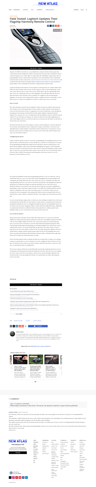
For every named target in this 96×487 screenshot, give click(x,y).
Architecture (44, 442)
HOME (10, 9)
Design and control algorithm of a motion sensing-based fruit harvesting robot (24, 294)
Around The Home (13, 16)
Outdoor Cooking (55, 465)
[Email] (61, 26)
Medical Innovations (82, 467)
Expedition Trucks (55, 460)
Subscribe (17, 452)
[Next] (60, 367)
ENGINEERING (17, 9)
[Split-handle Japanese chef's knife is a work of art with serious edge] (40, 359)
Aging (81, 455)
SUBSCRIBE (76, 9)
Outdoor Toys (54, 446)
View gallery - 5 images (36, 68)
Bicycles (72, 446)
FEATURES (35, 449)
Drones (61, 448)
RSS (34, 460)
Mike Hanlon (20, 332)
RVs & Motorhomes (54, 470)
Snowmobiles (54, 475)
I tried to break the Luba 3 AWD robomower (55, 367)
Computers (62, 444)
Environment (82, 449)
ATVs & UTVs (54, 449)
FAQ (34, 462)
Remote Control (37, 320)
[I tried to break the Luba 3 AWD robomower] (56, 359)
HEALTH (81, 453)
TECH (32, 9)
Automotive (73, 444)
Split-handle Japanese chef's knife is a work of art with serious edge (39, 369)
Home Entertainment (64, 453)
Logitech (28, 320)
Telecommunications (64, 465)
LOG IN (82, 9)
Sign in (12, 404)
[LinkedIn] (53, 26)
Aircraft (72, 442)
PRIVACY (35, 456)
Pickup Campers (54, 467)
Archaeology (82, 444)
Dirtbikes (53, 458)
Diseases (81, 464)
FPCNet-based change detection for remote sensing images (21, 298)
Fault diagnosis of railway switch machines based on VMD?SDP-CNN (23, 308)
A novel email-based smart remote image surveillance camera (21, 291)
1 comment (39, 326)
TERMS (35, 454)
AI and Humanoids (64, 442)
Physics (81, 451)
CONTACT (35, 458)
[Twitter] (51, 26)
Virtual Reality (63, 466)
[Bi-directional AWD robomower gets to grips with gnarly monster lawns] (24, 359)
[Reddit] (56, 26)
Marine (72, 448)
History (61, 451)
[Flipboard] (58, 26)
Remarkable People (64, 463)
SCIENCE (81, 442)
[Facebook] (48, 26)
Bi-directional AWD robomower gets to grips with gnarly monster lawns (24, 368)
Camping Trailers (55, 456)
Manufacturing (45, 446)
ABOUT (35, 444)
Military (43, 449)
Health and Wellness (82, 470)
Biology (81, 448)
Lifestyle (62, 455)
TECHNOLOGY (63, 440)
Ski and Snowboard (53, 473)
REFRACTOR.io (83, 440)
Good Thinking (63, 449)
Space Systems (45, 453)
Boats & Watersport (53, 452)
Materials (44, 448)
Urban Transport (74, 451)
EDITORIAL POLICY (35, 446)
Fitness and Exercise (82, 462)
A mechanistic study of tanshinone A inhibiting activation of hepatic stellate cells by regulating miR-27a (29, 301)
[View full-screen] (60, 30)
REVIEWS (35, 451)
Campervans (54, 454)
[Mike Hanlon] (12, 333)
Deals (61, 468)
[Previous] (11, 367)
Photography (63, 461)
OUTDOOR (25, 9)
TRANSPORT (39, 9)
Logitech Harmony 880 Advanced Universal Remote (44, 79)
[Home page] (48, 4)
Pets (61, 459)
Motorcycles (73, 449)
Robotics (44, 451)
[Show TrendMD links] (61, 313)
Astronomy (82, 446)
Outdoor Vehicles (55, 444)
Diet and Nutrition (83, 459)
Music (61, 457)
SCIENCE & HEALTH (50, 9)
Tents (52, 477)
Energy (43, 444)
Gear (52, 442)
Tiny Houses (54, 448)
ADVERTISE (35, 453)
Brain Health (82, 457)
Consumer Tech (63, 446)
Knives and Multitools (53, 463)
